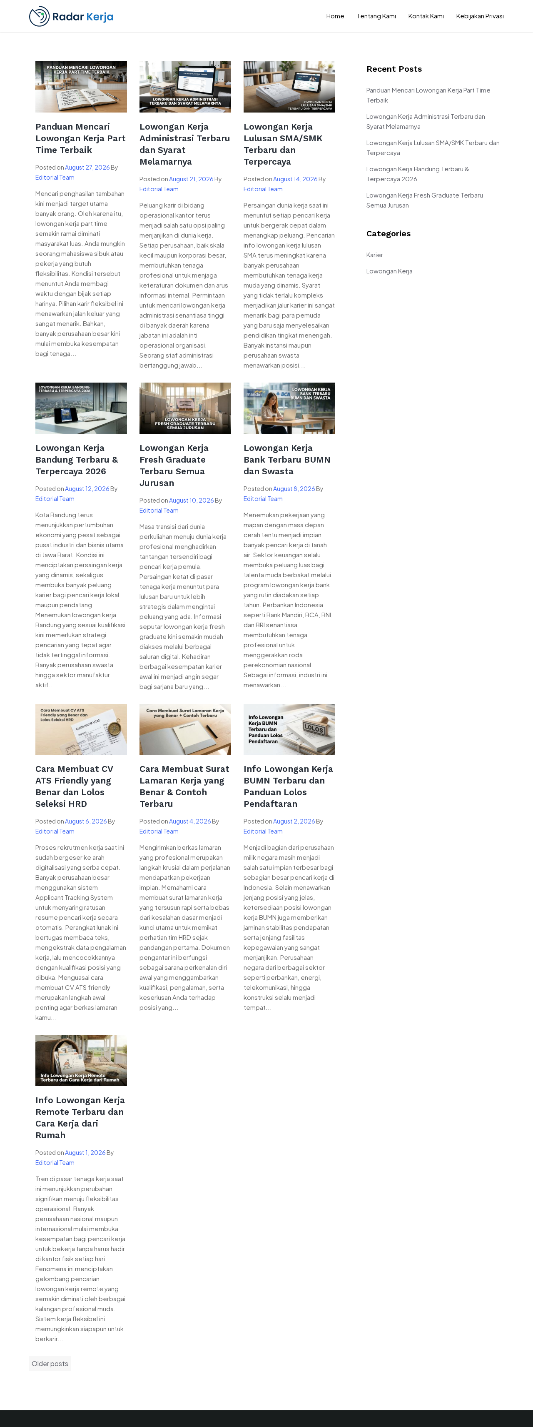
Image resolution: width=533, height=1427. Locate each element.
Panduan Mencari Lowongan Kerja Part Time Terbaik (80, 138)
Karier (374, 254)
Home (335, 16)
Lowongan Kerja (389, 271)
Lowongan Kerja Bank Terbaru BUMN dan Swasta (287, 459)
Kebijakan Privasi (480, 16)
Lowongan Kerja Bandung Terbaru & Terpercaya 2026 (76, 459)
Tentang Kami (376, 16)
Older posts (50, 1363)
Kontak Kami (426, 16)
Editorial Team (55, 177)
